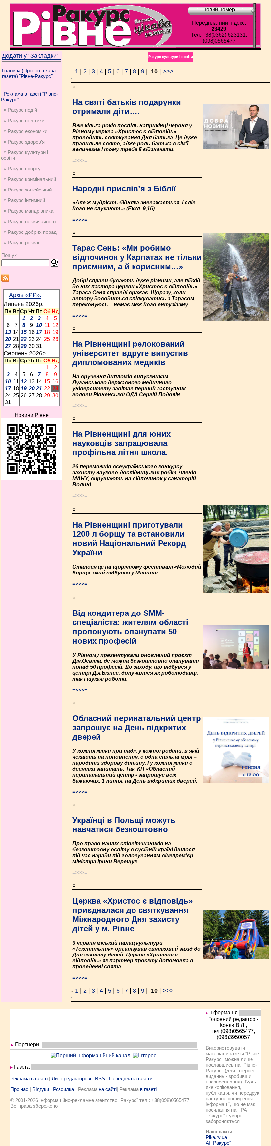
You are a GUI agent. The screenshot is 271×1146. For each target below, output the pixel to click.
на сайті (108, 1089)
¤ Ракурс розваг (22, 242)
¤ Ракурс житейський (28, 189)
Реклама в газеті (29, 1078)
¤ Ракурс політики (24, 120)
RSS (100, 1078)
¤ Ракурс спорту (22, 168)
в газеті (148, 1089)
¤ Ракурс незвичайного (30, 221)
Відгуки (40, 1089)
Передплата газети (130, 1078)
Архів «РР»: (25, 295)
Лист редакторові (71, 1078)
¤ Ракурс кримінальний (30, 179)
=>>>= (79, 160)
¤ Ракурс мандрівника (28, 211)
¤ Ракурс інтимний (24, 200)
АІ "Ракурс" (218, 1143)
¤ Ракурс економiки (25, 131)
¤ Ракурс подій (20, 110)
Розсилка (63, 1089)
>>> (168, 71)
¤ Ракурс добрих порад (30, 232)
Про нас (19, 1089)
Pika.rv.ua (216, 1137)
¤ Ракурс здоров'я (24, 142)
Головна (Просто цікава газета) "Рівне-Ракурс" (29, 73)
